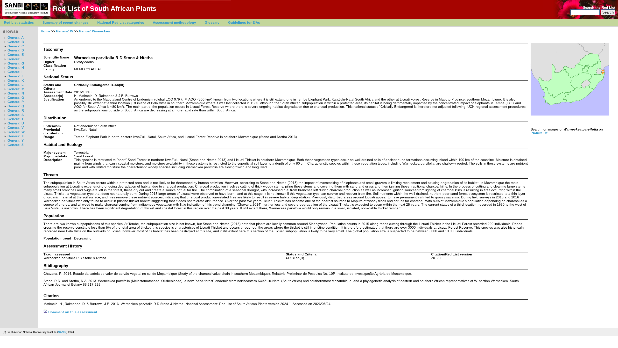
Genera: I (14, 72)
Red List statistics (19, 22)
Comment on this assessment (72, 312)
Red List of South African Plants (104, 8)
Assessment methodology (174, 22)
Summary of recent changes (65, 22)
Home (45, 31)
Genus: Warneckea (94, 31)
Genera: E (15, 55)
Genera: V (15, 128)
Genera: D (15, 50)
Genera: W (16, 132)
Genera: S (15, 115)
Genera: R (15, 110)
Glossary (212, 22)
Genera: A (15, 37)
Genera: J (15, 76)
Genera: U (15, 123)
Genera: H (15, 67)
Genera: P (15, 102)
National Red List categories (120, 22)
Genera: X (15, 136)
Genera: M (15, 89)
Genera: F (15, 59)
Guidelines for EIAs (244, 22)
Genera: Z (15, 145)
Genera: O (15, 98)
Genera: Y (15, 140)
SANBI (62, 332)
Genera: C (15, 46)
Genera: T (15, 119)
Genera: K (15, 80)
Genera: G (15, 63)
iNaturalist (539, 133)
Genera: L (15, 85)
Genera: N (15, 93)
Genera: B (15, 42)
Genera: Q (15, 106)
